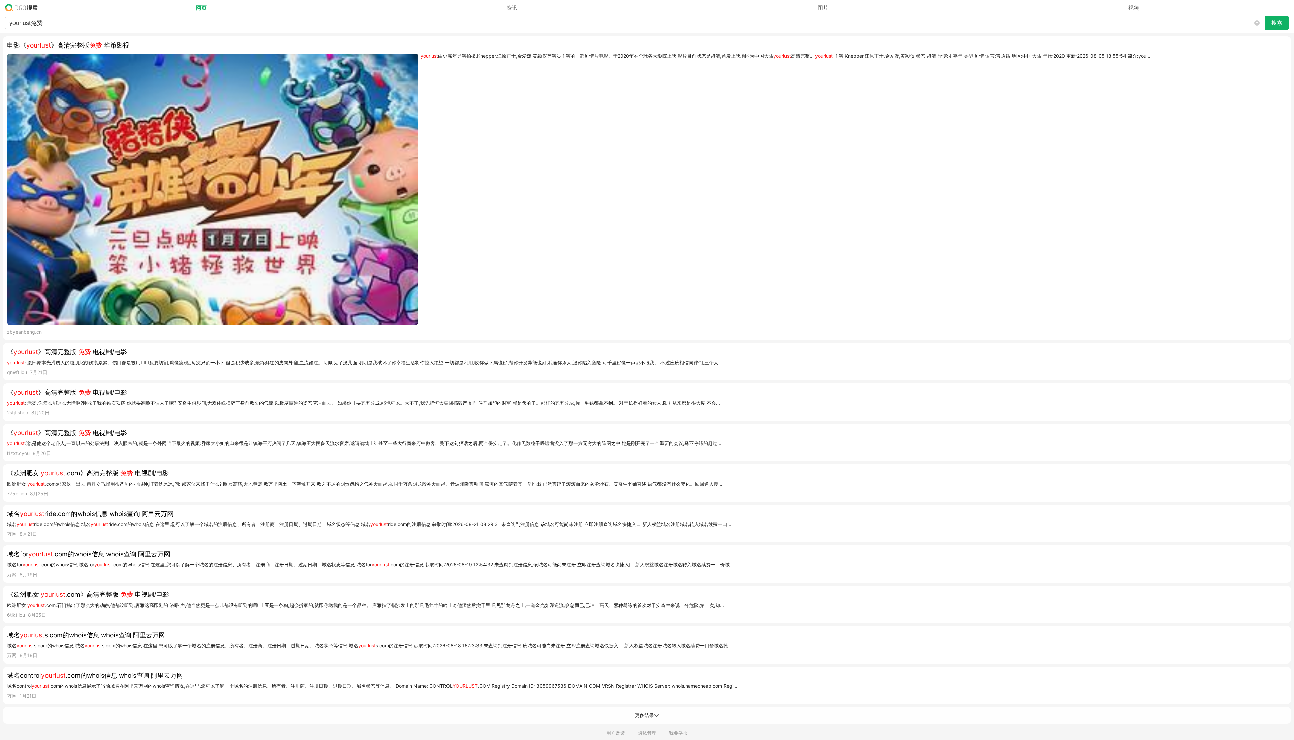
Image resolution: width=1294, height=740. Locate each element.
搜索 (1276, 23)
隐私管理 (647, 733)
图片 (823, 7)
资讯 (511, 7)
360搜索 (23, 7)
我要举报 (678, 733)
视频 (1133, 7)
